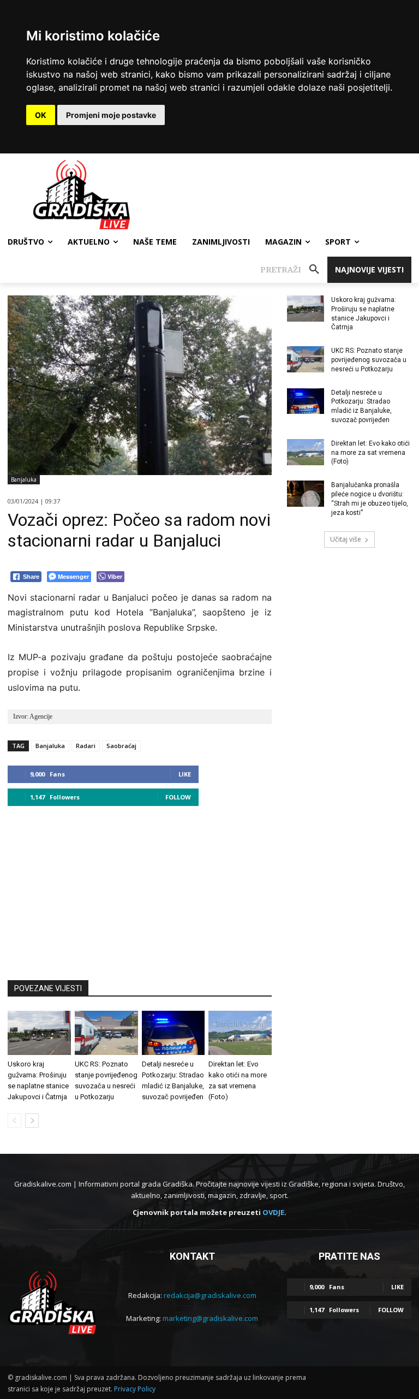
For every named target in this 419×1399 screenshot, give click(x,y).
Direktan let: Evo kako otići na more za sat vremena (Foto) (370, 453)
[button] (293, 270)
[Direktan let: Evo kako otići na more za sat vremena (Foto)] (240, 1033)
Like (184, 774)
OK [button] (40, 115)
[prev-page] (14, 1120)
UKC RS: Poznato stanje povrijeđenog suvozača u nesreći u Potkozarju (368, 360)
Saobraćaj (121, 746)
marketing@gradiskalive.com (210, 1318)
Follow (178, 797)
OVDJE (273, 1212)
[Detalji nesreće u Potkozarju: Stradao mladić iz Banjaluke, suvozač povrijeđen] (173, 1033)
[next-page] (32, 1120)
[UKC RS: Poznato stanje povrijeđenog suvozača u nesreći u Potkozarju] (106, 1033)
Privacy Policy (134, 1389)
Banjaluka (24, 479)
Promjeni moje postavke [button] (111, 115)
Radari (85, 746)
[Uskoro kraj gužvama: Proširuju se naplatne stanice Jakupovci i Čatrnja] (39, 1033)
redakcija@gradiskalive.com (210, 1295)
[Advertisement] (140, 888)
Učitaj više (345, 539)
